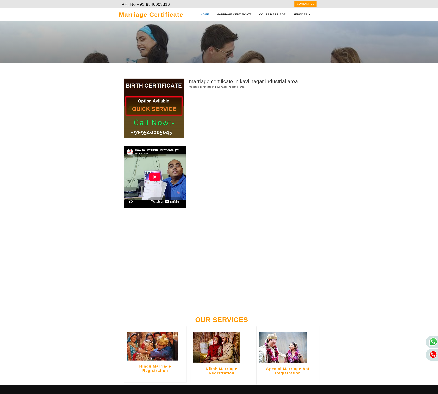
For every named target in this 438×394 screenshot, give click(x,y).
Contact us (305, 3)
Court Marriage (272, 14)
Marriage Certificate (234, 14)
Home (205, 14)
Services (300, 14)
